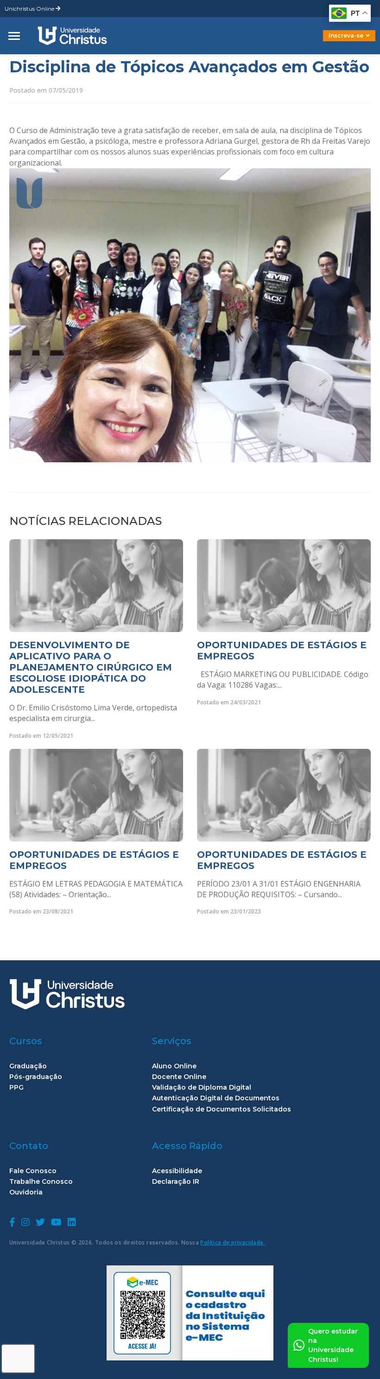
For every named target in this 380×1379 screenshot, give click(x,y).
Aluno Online (174, 1066)
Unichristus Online (30, 8)
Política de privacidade (232, 1242)
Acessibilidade (177, 1171)
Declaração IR (175, 1182)
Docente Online (179, 1077)
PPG (16, 1088)
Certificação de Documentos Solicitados (221, 1109)
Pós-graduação (35, 1077)
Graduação (28, 1066)
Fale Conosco (33, 1171)
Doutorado (333, 42)
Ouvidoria (26, 1192)
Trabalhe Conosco (41, 1182)
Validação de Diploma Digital (201, 1088)
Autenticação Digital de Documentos (215, 1098)
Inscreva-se (346, 35)
